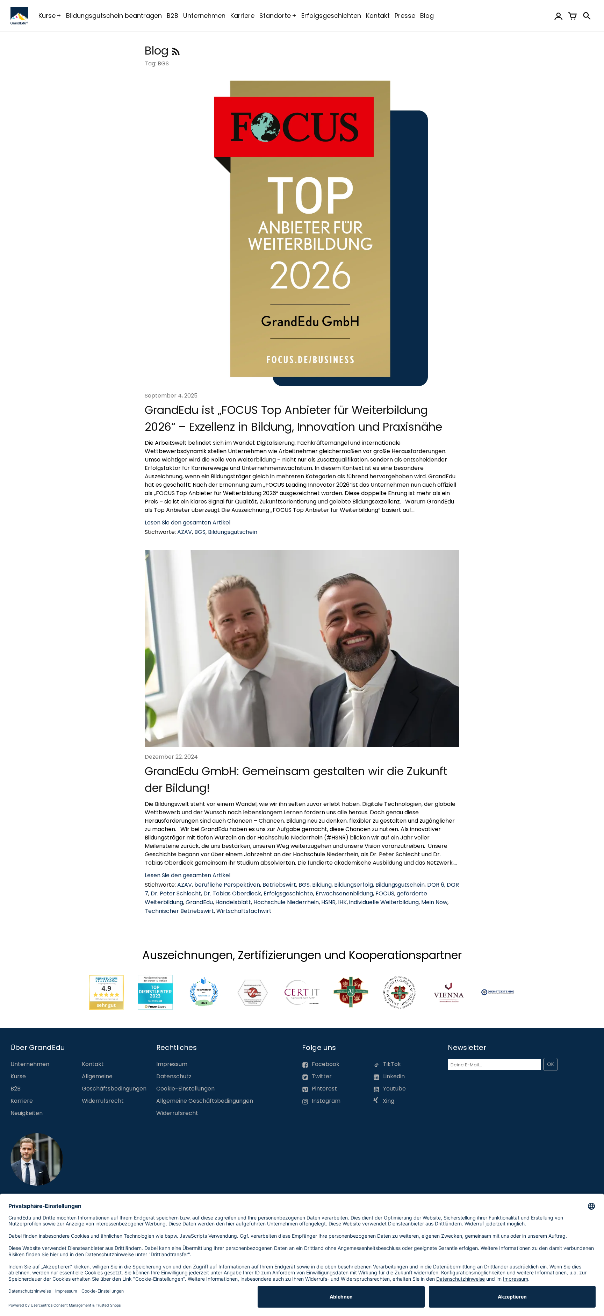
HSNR (328, 902)
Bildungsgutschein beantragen (114, 15)
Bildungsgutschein (232, 532)
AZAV (184, 532)
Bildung (322, 885)
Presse (405, 15)
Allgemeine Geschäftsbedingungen (204, 1101)
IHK (342, 902)
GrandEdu (199, 902)
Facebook (325, 1064)
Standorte (275, 15)
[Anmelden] (559, 15)
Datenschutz (174, 1076)
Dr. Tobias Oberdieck (232, 893)
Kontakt (378, 15)
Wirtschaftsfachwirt (244, 911)
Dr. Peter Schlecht (176, 893)
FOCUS (384, 893)
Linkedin (394, 1076)
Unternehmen (204, 15)
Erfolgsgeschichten (331, 15)
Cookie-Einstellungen (185, 1089)
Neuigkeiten (26, 1113)
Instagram (326, 1101)
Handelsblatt (233, 902)
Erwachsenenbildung (344, 893)
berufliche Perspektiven (227, 885)
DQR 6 (435, 885)
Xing (387, 1101)
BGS (200, 532)
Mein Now (434, 902)
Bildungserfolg (353, 885)
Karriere (242, 15)
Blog (427, 15)
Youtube (394, 1089)
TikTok (392, 1064)
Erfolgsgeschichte (288, 893)
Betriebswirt (279, 885)
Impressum (171, 1064)
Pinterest (324, 1089)
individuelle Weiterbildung (384, 902)
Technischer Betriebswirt (179, 911)
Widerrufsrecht (103, 1101)
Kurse (47, 15)
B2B (172, 15)
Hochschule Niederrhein (286, 902)
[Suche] (587, 15)
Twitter (322, 1076)
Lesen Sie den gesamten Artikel (187, 522)
